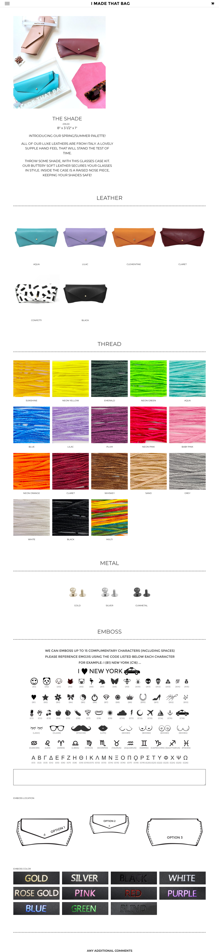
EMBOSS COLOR (22, 868)
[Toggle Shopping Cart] (212, 3)
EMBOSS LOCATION (23, 798)
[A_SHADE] (59, 62)
